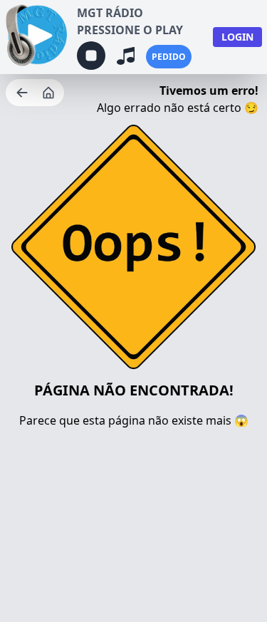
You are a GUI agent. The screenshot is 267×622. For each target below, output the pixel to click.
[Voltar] (23, 92)
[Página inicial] (49, 92)
